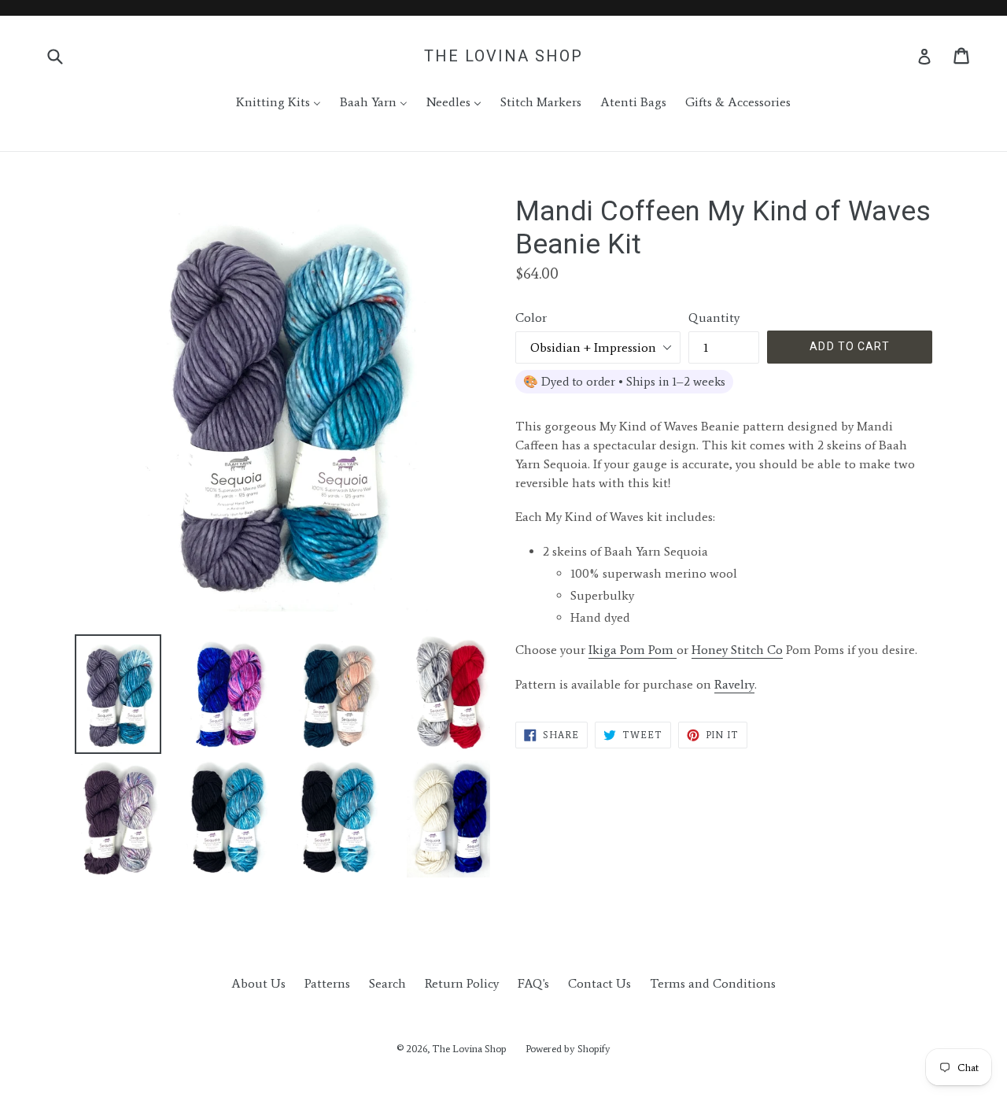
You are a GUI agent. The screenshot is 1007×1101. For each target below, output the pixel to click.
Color (531, 317)
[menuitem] (268, 102)
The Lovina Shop (503, 55)
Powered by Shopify (568, 1049)
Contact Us (599, 983)
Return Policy (462, 983)
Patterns (327, 983)
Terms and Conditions (713, 983)
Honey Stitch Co (737, 649)
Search (387, 983)
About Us (258, 983)
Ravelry (734, 684)
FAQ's (533, 983)
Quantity (714, 317)
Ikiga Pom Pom (632, 649)
